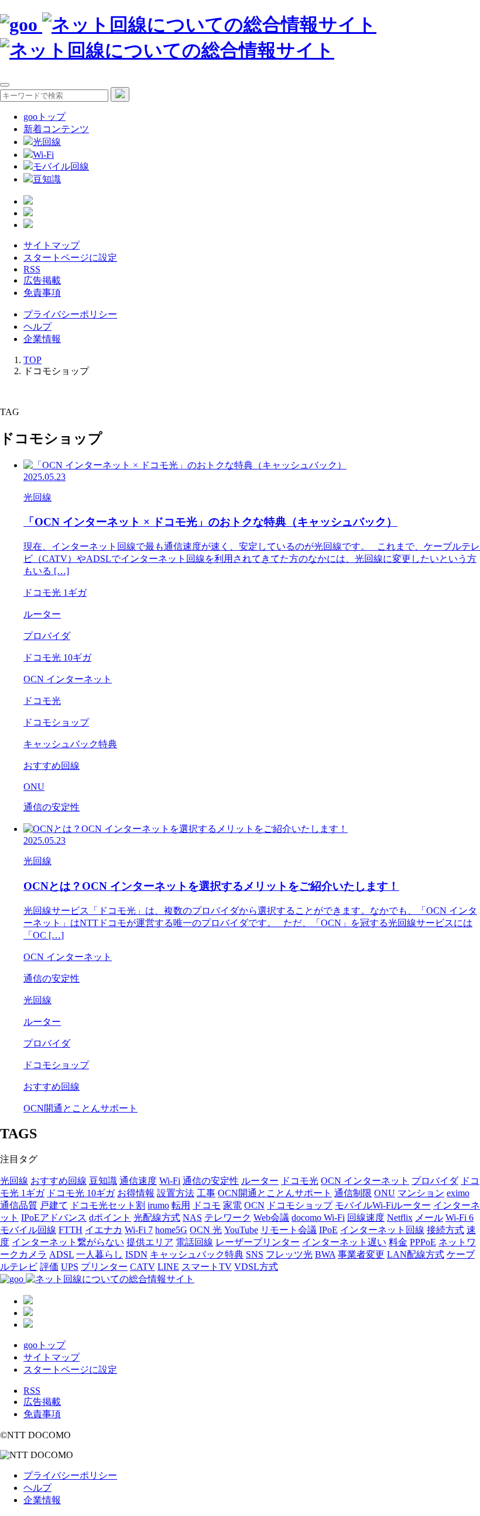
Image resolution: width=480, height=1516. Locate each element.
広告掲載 (42, 280)
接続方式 (445, 1230)
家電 (232, 1205)
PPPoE (423, 1242)
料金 (398, 1242)
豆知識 (47, 179)
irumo (158, 1205)
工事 (206, 1193)
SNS (254, 1254)
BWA (325, 1254)
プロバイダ (435, 1181)
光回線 (47, 142)
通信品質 (18, 1205)
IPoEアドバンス (54, 1218)
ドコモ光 (299, 1181)
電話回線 (194, 1242)
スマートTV (206, 1267)
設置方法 (175, 1193)
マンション (420, 1193)
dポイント (110, 1218)
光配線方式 (156, 1218)
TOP (32, 360)
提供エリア (149, 1242)
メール (429, 1218)
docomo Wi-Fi (318, 1218)
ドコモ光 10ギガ (81, 1193)
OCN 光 (206, 1230)
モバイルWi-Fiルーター (383, 1205)
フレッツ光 (289, 1254)
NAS (192, 1218)
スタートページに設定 (70, 258)
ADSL (61, 1254)
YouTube (241, 1230)
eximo (458, 1193)
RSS (31, 269)
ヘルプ (37, 326)
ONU (384, 1193)
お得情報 (136, 1193)
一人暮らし (99, 1254)
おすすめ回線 (58, 1181)
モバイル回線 (61, 166)
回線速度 (366, 1218)
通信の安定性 (211, 1181)
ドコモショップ (299, 1205)
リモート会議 (288, 1230)
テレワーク (227, 1218)
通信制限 (353, 1193)
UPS (69, 1267)
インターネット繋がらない (68, 1242)
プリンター (104, 1267)
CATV (142, 1267)
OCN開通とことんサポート (275, 1193)
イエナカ (103, 1230)
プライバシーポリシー (70, 314)
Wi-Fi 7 (139, 1230)
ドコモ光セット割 (107, 1205)
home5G (171, 1230)
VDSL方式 (256, 1267)
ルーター (260, 1181)
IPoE (328, 1230)
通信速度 (138, 1181)
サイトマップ (51, 245)
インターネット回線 (382, 1230)
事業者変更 (361, 1254)
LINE (168, 1267)
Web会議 (271, 1218)
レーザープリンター (257, 1242)
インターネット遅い (344, 1242)
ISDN (136, 1254)
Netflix (400, 1218)
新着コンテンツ (56, 129)
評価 (49, 1267)
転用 (181, 1205)
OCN (254, 1205)
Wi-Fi (43, 155)
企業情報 (42, 339)
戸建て (54, 1205)
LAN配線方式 (415, 1254)
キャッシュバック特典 (197, 1254)
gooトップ (44, 117)
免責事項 (42, 293)
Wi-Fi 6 (459, 1218)
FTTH (71, 1230)
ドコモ (207, 1205)
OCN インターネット (365, 1181)
